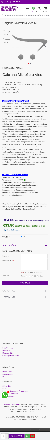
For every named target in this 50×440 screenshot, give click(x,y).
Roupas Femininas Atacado (16, 15)
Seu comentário (7, 260)
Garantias (8, 291)
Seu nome (5, 256)
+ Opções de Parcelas (11, 230)
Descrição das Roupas (12, 68)
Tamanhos (8, 297)
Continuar (25, 283)
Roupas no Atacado (11, 404)
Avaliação (5, 276)
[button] (13, 46)
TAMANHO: (6, 237)
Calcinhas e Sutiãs (34, 15)
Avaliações (9, 245)
